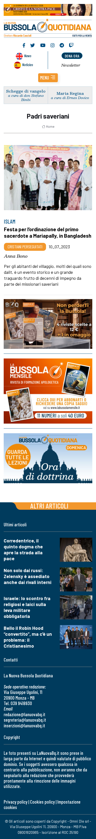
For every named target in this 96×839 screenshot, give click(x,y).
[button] (48, 77)
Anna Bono (16, 256)
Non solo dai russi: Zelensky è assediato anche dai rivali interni (27, 576)
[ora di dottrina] (48, 458)
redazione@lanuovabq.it (24, 714)
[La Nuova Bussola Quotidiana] (48, 27)
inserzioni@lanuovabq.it (24, 725)
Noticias (27, 64)
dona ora (72, 55)
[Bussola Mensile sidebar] (48, 391)
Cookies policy (42, 802)
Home (50, 126)
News (27, 55)
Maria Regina (70, 93)
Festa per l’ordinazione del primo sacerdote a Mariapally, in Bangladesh (47, 232)
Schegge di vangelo (26, 91)
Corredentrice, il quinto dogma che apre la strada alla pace (23, 549)
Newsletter (70, 65)
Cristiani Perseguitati (25, 246)
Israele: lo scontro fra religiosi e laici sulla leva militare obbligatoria (27, 607)
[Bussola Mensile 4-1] (48, 324)
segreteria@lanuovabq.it (25, 720)
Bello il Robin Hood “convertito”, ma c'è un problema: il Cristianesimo (28, 637)
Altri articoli (49, 505)
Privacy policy (15, 802)
